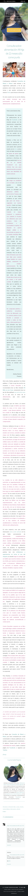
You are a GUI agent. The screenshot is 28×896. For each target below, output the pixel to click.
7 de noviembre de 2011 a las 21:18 (17, 854)
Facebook (14, 119)
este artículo (17, 531)
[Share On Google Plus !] (6, 811)
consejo (17, 806)
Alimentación (5, 806)
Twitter (5, 750)
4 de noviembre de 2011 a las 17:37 (17, 825)
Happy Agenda (20, 784)
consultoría (18, 797)
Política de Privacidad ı (10, 891)
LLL (16, 149)
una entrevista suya (19, 392)
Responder (9, 845)
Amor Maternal (20, 792)
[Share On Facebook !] (3, 811)
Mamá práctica (13, 809)
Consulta (21, 806)
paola (9, 860)
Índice (9, 92)
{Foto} (4, 754)
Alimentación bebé (11, 806)
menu (22, 1)
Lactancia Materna (6, 809)
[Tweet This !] (4, 811)
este (11, 531)
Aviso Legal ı (8, 889)
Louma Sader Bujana (11, 887)
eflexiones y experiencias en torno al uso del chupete (14, 554)
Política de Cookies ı (18, 889)
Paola (8, 825)
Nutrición (18, 809)
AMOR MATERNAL (11, 1)
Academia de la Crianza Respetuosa (14, 794)
